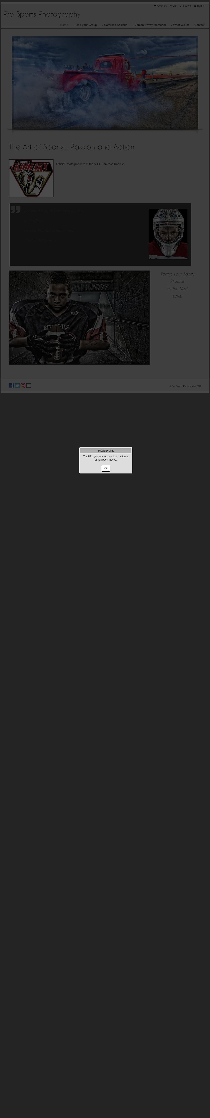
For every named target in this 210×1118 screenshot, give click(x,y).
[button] (106, 468)
